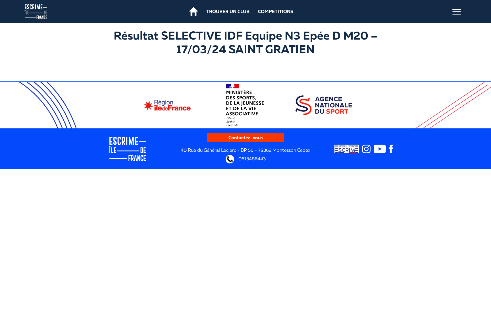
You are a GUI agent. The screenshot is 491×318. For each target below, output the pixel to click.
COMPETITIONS (275, 11)
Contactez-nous (245, 137)
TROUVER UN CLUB (227, 11)
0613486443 (251, 158)
